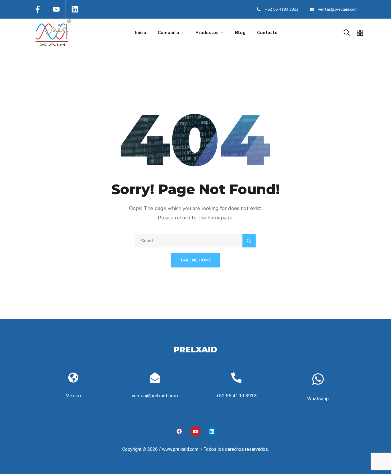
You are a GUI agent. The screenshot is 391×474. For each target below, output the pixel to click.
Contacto (267, 32)
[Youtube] (56, 9)
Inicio (140, 32)
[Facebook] (179, 431)
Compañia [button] (168, 32)
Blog (240, 32)
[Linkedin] (75, 9)
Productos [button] (207, 32)
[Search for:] (195, 241)
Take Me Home (195, 260)
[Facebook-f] (37, 9)
